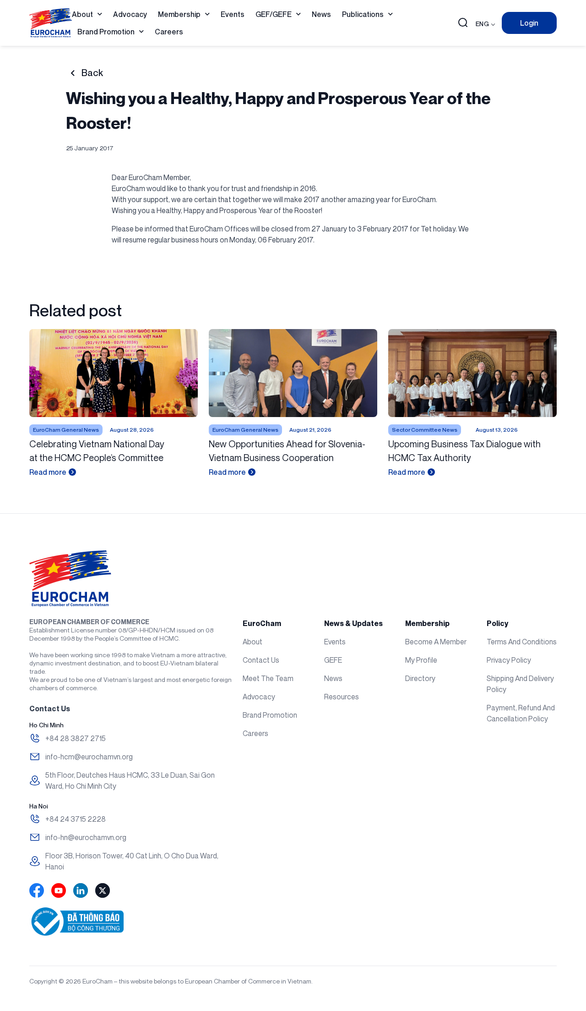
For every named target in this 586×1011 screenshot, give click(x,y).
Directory (420, 678)
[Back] (72, 73)
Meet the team (268, 678)
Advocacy (130, 14)
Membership (179, 14)
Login (529, 22)
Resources (341, 696)
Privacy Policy (509, 660)
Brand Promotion (106, 31)
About (82, 14)
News (321, 14)
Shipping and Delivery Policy (520, 684)
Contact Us (261, 660)
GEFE (333, 660)
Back (92, 72)
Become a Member (436, 641)
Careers (169, 31)
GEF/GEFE (273, 14)
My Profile (421, 660)
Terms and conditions (522, 641)
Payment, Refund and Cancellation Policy (521, 713)
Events (232, 14)
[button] (462, 23)
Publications (363, 14)
